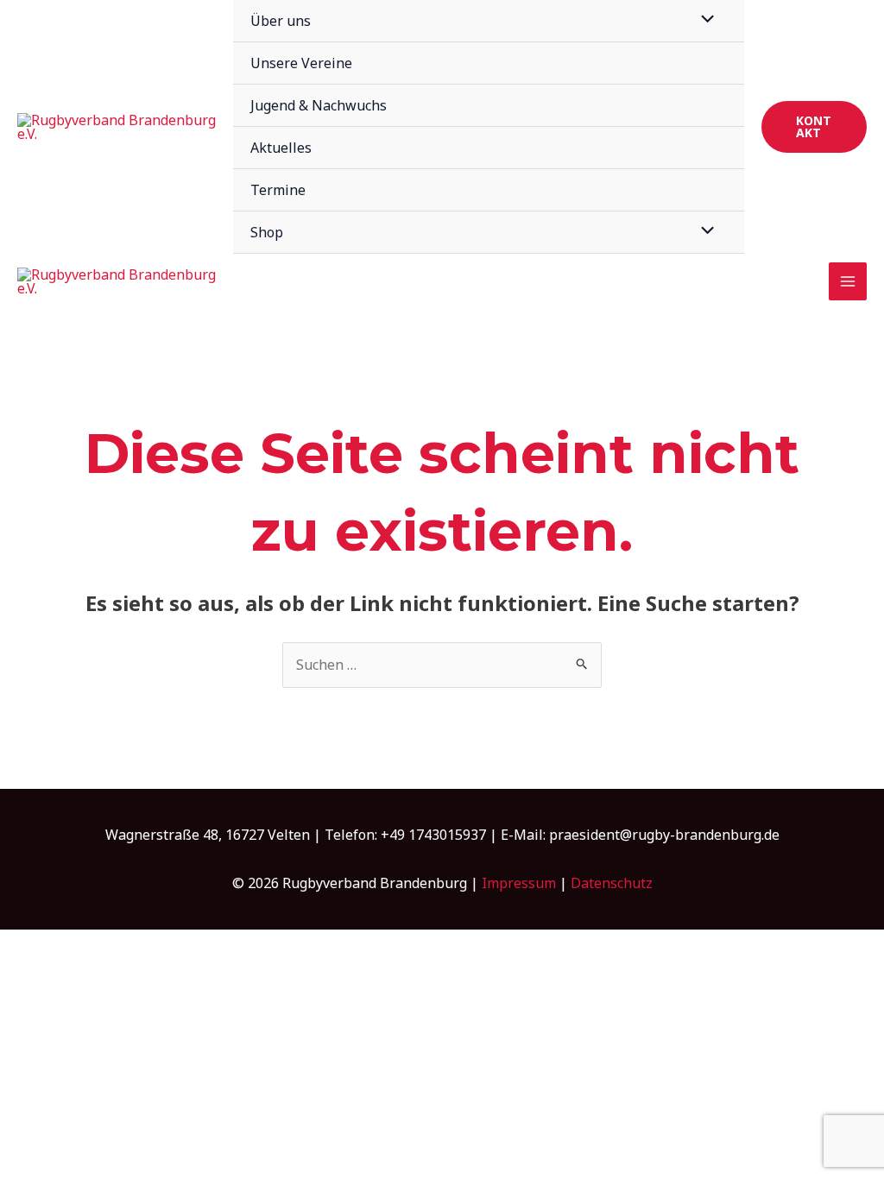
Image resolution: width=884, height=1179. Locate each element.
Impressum (519, 882)
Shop (266, 232)
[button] (814, 127)
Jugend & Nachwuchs (318, 105)
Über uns (280, 20)
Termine (278, 189)
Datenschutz (612, 882)
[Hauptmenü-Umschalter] (848, 281)
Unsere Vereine (301, 63)
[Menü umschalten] (703, 231)
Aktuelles (281, 147)
